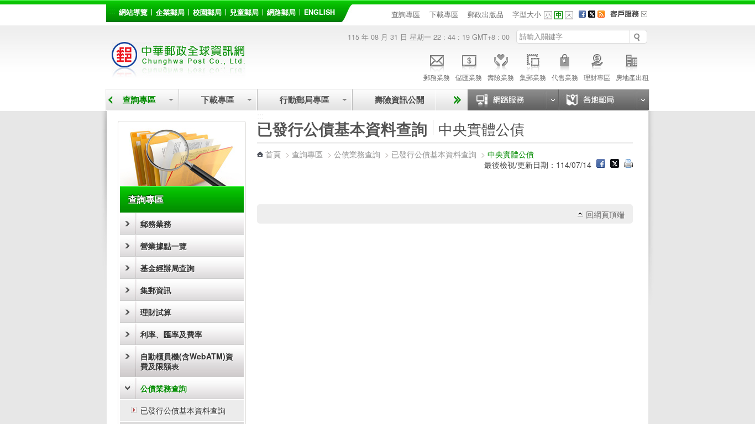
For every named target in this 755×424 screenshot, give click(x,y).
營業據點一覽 (163, 245)
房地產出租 (632, 77)
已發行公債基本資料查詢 (183, 410)
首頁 (273, 154)
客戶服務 (632, 17)
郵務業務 (436, 77)
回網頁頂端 (605, 214)
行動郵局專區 (304, 99)
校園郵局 (207, 12)
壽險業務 (500, 77)
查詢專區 (405, 14)
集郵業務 (533, 77)
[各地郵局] (603, 99)
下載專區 (443, 14)
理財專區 (597, 77)
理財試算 (155, 311)
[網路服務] (513, 99)
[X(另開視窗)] (591, 14)
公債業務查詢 (163, 388)
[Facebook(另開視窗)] (582, 14)
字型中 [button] (558, 15)
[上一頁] (110, 99)
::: (112, 10)
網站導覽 (133, 12)
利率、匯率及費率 (171, 334)
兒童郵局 (244, 12)
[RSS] (601, 14)
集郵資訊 (155, 289)
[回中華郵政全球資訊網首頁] (178, 72)
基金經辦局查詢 (167, 267)
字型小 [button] (548, 15)
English (319, 12)
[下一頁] (456, 99)
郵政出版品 (486, 14)
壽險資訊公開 (399, 99)
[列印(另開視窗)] (628, 164)
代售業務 (565, 77)
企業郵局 (170, 12)
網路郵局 (281, 12)
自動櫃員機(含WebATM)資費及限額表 (186, 361)
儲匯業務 (468, 77)
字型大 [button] (569, 15)
